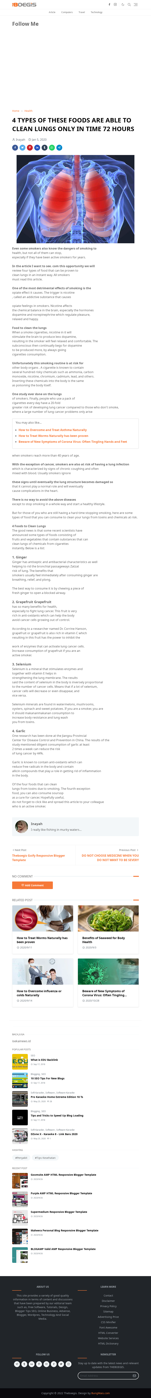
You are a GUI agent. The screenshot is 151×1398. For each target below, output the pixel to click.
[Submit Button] (134, 1375)
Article (52, 12)
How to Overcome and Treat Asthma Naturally (53, 430)
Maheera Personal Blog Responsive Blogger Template (64, 1230)
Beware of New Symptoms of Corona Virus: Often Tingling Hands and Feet (73, 442)
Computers (67, 12)
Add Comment (34, 885)
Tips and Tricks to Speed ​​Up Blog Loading (57, 1115)
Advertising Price (108, 1317)
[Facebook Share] (15, 148)
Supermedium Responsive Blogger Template (59, 1212)
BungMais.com (100, 1393)
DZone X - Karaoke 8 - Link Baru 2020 (54, 1134)
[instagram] (115, 4)
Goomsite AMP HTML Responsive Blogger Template (63, 1174)
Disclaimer (108, 1301)
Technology (96, 12)
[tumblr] (24, 1364)
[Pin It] (30, 148)
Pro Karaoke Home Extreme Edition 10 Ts (57, 1097)
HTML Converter (108, 1333)
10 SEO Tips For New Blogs (47, 1078)
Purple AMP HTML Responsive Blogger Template (61, 1193)
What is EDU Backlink (44, 1060)
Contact (108, 1295)
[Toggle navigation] (136, 4)
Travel (82, 12)
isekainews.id (21, 1041)
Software (50, 1092)
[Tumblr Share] (45, 148)
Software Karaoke (65, 1092)
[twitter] (61, 1364)
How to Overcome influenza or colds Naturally (39, 993)
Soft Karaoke (37, 1092)
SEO (33, 1055)
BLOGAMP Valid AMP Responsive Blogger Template (63, 1249)
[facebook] (109, 4)
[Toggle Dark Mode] (123, 4)
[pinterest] (39, 1364)
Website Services (108, 1338)
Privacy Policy (108, 1306)
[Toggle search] (129, 4)
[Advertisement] (39, 80)
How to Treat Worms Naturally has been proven (53, 436)
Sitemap (108, 1311)
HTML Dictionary (108, 1343)
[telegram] (17, 1364)
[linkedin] (32, 1364)
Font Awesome (108, 1327)
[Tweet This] (22, 148)
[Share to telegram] (59, 148)
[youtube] (46, 1364)
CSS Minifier (108, 1322)
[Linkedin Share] (37, 148)
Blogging (35, 1074)
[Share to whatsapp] (52, 148)
